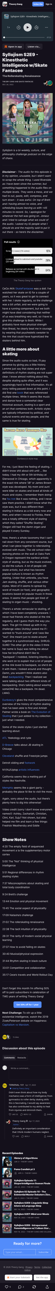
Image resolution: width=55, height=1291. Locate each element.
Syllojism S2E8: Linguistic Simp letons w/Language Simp (31, 1204)
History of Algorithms (26, 1158)
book (20, 392)
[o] (7, 1161)
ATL (5, 737)
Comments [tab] (9, 1057)
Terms (37, 1267)
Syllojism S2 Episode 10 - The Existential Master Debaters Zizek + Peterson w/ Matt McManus (32, 1193)
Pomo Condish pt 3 (24, 1169)
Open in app (15, 46)
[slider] (24, 37)
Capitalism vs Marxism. (15, 1024)
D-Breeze (8, 744)
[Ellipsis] (51, 1084)
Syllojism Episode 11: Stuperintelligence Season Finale (32, 1182)
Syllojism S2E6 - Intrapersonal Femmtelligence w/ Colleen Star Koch (31, 1227)
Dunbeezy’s (9, 699)
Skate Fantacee (26, 82)
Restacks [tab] (21, 1057)
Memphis (7, 787)
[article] (27, 1161)
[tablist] (15, 1058)
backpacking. (16, 676)
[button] (8, 27)
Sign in (49, 4)
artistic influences (29, 769)
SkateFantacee (24, 288)
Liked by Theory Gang (20, 1088)
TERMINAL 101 (16, 1084)
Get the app (42, 1277)
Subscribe (38, 4)
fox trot (11, 498)
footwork (30, 762)
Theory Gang (8, 82)
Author (16, 1124)
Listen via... (34, 46)
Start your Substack (20, 1277)
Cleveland (8, 755)
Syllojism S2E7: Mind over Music (31, 1214)
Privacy (29, 1267)
